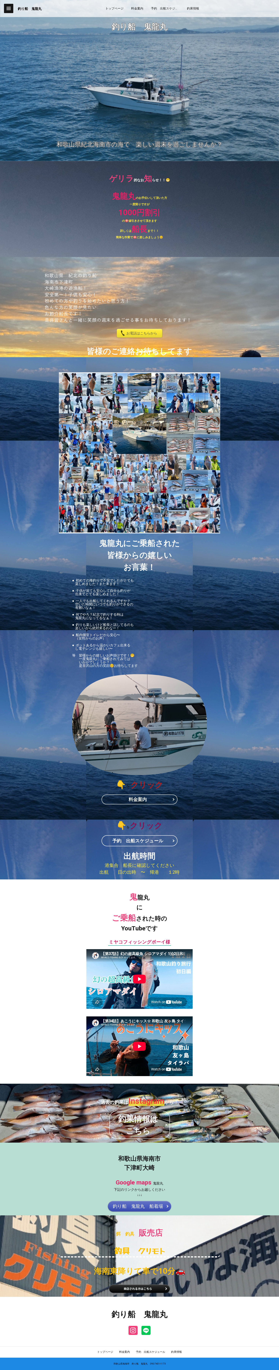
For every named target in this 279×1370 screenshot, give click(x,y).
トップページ (105, 1351)
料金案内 (124, 1351)
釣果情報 (176, 1351)
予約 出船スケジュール (150, 1351)
